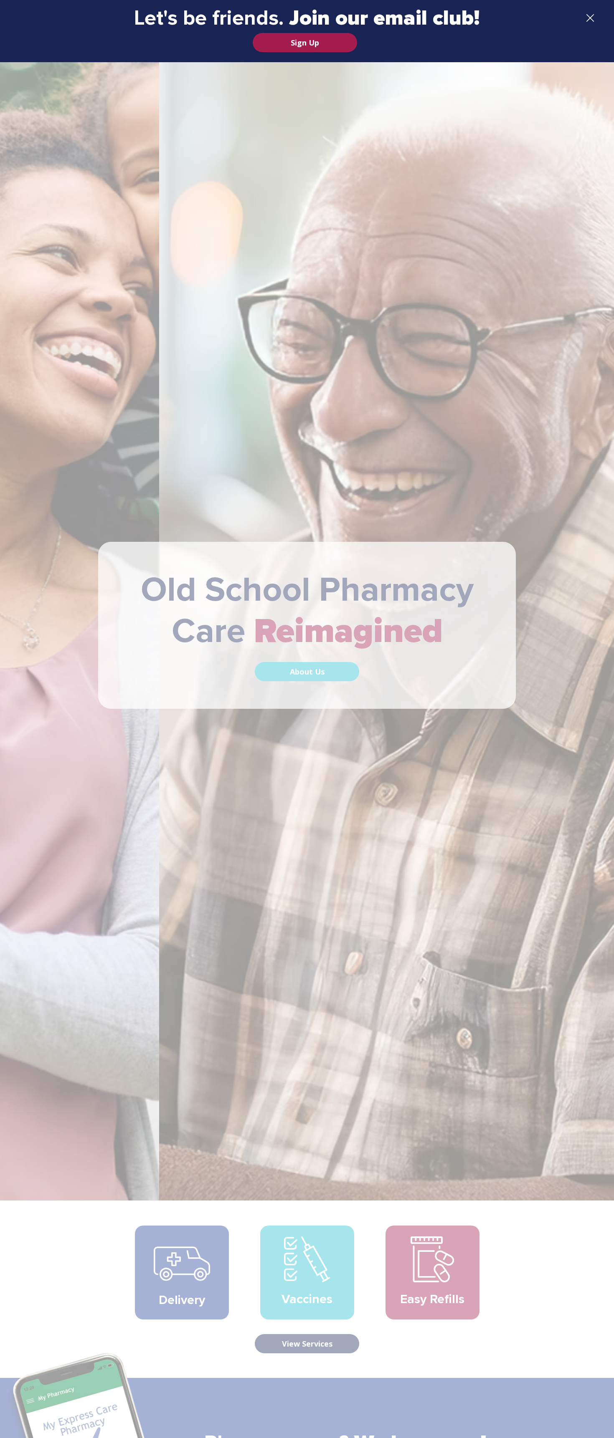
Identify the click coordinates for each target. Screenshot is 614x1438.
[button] (590, 18)
